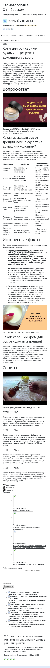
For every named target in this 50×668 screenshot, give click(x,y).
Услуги (13, 36)
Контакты (15, 40)
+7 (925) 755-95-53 (21, 20)
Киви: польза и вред (21, 510)
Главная (4, 36)
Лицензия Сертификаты (35, 36)
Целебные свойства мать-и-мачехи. (22, 594)
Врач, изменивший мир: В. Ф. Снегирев (28, 564)
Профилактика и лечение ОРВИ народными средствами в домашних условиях (25, 617)
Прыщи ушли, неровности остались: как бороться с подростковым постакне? (29, 547)
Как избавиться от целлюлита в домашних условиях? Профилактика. (25, 609)
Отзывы (4, 40)
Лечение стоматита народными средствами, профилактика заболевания (26, 625)
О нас (21, 36)
